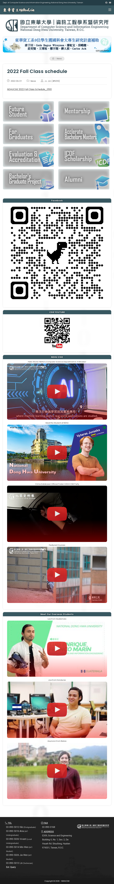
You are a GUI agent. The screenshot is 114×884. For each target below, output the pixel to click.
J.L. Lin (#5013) (52, 81)
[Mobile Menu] (109, 9)
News (59, 58)
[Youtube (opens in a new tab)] (109, 2)
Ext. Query (11, 867)
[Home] (53, 58)
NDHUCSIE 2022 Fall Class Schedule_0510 (29, 89)
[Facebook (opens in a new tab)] (106, 2)
